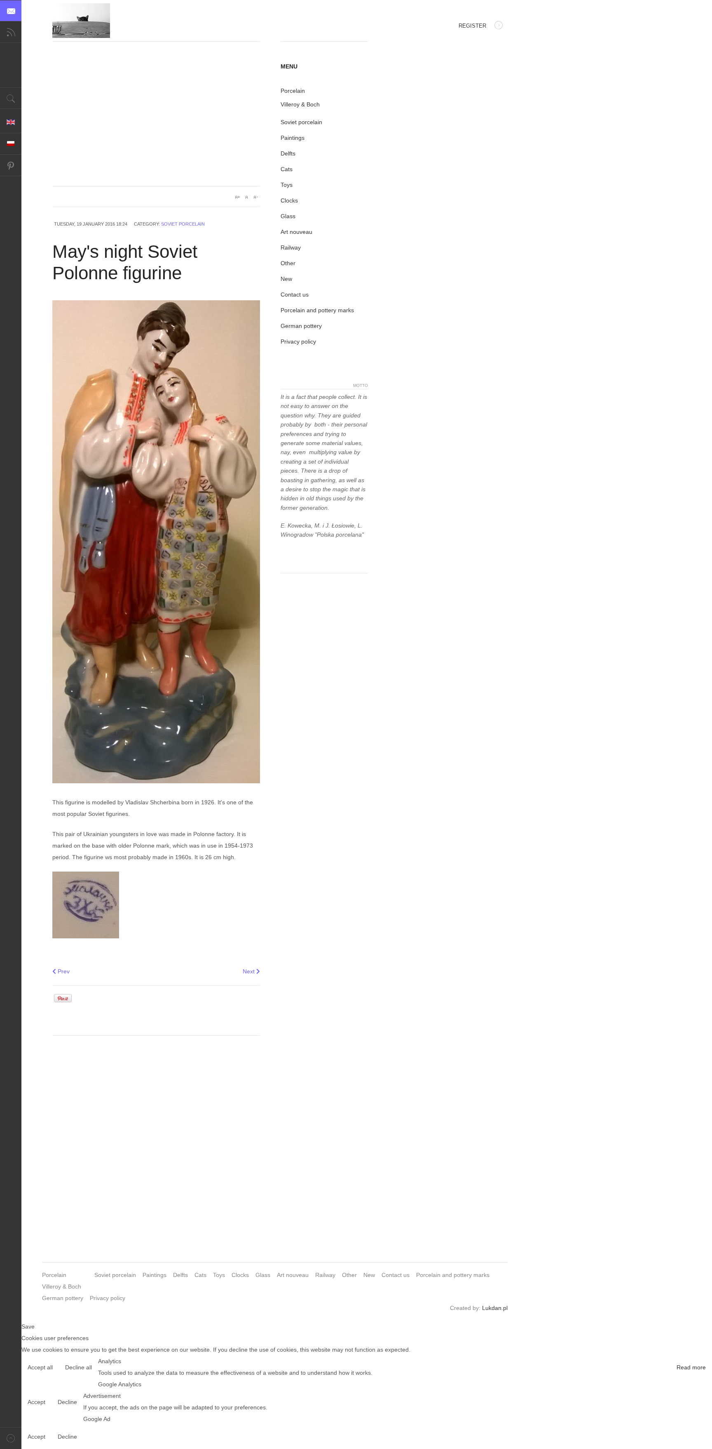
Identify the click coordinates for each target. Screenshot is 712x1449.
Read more (691, 1367)
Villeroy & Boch (300, 104)
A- (255, 197)
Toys (287, 184)
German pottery (301, 326)
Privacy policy (298, 341)
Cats (287, 169)
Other (288, 263)
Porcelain (293, 90)
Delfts (288, 153)
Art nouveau (296, 232)
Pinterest (10, 165)
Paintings (292, 137)
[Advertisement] (156, 120)
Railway (291, 247)
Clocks (289, 200)
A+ (237, 197)
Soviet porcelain (183, 223)
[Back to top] (10, 1438)
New (286, 279)
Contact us (295, 294)
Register (472, 26)
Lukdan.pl (495, 1308)
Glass (288, 216)
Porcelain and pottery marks (317, 310)
